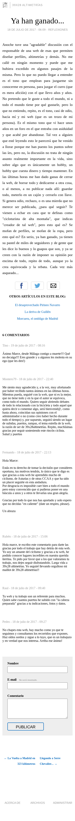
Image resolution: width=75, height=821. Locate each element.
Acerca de (12, 802)
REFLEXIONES (58, 29)
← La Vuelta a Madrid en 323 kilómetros (19, 761)
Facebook (21, 286)
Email (53, 286)
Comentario (15, 695)
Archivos (37, 802)
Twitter (37, 286)
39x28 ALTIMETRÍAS (27, 5)
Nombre (13, 663)
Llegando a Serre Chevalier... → (50, 761)
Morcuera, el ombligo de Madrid (37, 318)
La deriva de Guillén (38, 312)
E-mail (22, 679)
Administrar (62, 802)
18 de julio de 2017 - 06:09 (26, 29)
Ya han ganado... (37, 20)
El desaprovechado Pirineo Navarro (37, 305)
